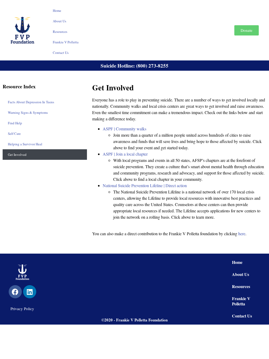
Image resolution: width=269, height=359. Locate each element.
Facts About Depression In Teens (31, 102)
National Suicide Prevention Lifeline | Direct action (145, 185)
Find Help (15, 123)
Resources (60, 31)
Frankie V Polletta (66, 42)
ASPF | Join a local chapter (125, 154)
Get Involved (17, 154)
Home (57, 10)
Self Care (14, 133)
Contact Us (61, 52)
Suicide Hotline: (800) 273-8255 (134, 65)
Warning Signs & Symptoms (28, 112)
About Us (59, 21)
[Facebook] (15, 291)
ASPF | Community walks (124, 128)
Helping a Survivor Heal (25, 144)
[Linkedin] (29, 291)
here (241, 233)
